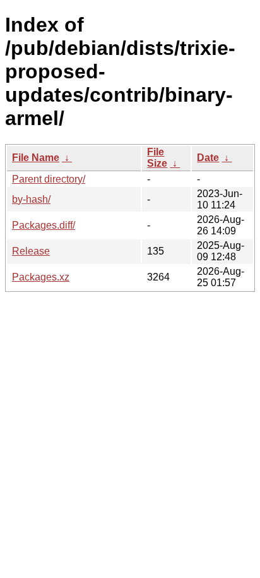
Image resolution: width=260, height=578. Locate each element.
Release (31, 251)
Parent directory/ (48, 179)
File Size (157, 158)
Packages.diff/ (43, 225)
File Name (35, 157)
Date (208, 157)
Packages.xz (40, 277)
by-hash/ (31, 199)
